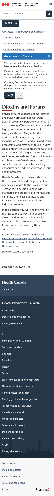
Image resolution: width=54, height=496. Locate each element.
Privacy (6, 489)
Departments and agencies (30, 31)
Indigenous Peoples (12, 431)
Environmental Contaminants (19, 49)
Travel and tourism (12, 347)
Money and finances (12, 418)
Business (6, 353)
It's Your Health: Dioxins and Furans (23, 234)
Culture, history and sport (15, 392)
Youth (5, 444)
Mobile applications (12, 469)
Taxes (5, 373)
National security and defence (17, 386)
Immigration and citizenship (17, 340)
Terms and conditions (13, 482)
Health (5, 366)
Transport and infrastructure (17, 405)
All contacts (8, 310)
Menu (9, 23)
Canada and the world (13, 412)
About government (12, 323)
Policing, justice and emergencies (19, 399)
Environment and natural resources (20, 379)
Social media (8, 463)
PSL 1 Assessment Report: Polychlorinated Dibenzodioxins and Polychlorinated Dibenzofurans (27, 242)
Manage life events (12, 451)
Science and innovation (14, 425)
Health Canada (12, 37)
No (20, 96)
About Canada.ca (11, 476)
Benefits (6, 360)
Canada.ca (7, 31)
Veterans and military (13, 438)
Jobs (4, 334)
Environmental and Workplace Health (24, 43)
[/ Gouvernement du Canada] (20, 4)
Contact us (7, 289)
